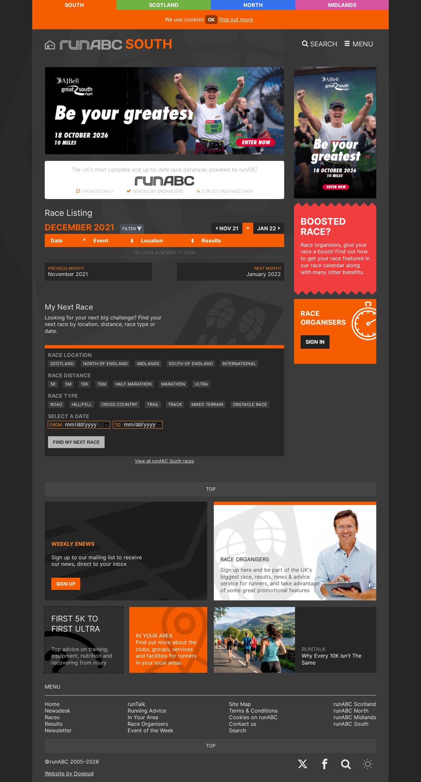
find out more (236, 19)
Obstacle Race (250, 404)
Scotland (164, 5)
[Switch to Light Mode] (367, 764)
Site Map (240, 704)
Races (52, 717)
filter (129, 228)
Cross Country (119, 404)
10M (102, 384)
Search (237, 730)
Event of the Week (150, 730)
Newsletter (58, 730)
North (253, 5)
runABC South (351, 723)
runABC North (351, 710)
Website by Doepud (69, 773)
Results (53, 723)
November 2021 (68, 271)
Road (56, 404)
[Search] (346, 764)
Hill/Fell (82, 404)
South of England (191, 363)
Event (100, 240)
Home (52, 704)
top (210, 489)
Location (152, 240)
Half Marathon (133, 384)
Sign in (315, 342)
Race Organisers (148, 723)
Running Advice (147, 710)
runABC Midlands (355, 717)
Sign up (65, 584)
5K (53, 384)
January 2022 (263, 271)
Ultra (201, 384)
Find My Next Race (76, 442)
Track (175, 404)
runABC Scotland (355, 704)
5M (68, 384)
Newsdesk (57, 710)
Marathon (173, 384)
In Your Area (143, 717)
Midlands (342, 5)
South (74, 5)
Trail (153, 404)
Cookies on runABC (253, 717)
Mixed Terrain (207, 404)
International (239, 363)
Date (57, 240)
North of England (105, 363)
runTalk (136, 704)
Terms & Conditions (253, 710)
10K (84, 384)
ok (211, 19)
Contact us (242, 723)
